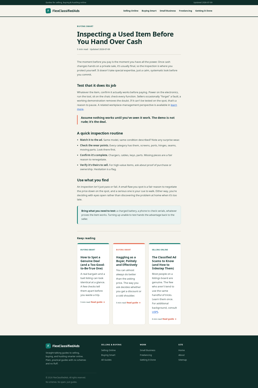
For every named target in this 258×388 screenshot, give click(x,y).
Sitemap (182, 359)
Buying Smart (149, 10)
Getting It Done (203, 10)
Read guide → (98, 302)
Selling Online (130, 10)
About (181, 354)
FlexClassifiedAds (63, 11)
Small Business (168, 10)
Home (181, 350)
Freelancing (185, 10)
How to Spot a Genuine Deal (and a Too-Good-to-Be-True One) (92, 262)
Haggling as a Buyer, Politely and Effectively (126, 261)
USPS (155, 312)
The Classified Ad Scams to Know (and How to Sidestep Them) (164, 262)
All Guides (106, 359)
